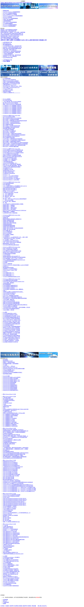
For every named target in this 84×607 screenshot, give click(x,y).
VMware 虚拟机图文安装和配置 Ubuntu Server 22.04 (14, 259)
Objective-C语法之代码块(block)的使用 (11, 496)
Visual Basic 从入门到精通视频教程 (10, 18)
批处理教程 (5, 359)
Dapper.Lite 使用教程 (7, 511)
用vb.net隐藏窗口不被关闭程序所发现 (11, 127)
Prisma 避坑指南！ (7, 184)
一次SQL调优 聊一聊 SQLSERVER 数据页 (12, 101)
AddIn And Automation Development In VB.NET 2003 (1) (14, 505)
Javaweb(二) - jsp (6, 174)
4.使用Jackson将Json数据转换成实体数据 (11, 166)
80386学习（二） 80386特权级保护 (10, 529)
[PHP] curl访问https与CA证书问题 (10, 248)
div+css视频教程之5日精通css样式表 (10, 414)
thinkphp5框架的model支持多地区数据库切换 (12, 457)
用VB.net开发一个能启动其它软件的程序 (12, 123)
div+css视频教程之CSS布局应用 (10, 418)
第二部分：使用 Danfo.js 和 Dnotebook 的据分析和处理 (14, 198)
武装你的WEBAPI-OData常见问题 (10, 469)
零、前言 (5, 202)
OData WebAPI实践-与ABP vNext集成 (11, 475)
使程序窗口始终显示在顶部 (9, 128)
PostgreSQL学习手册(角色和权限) (10, 387)
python (18, 115)
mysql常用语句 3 (6, 235)
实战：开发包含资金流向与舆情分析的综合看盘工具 (11, 33)
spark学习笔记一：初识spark (9, 366)
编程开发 (7, 2)
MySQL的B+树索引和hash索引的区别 (11, 244)
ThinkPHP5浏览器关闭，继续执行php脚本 (12, 439)
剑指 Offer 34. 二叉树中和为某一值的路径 (12, 164)
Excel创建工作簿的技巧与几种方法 (10, 341)
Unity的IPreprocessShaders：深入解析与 (11, 557)
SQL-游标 (5, 364)
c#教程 (7, 40)
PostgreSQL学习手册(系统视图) (9, 382)
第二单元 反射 (6, 519)
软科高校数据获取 (7, 284)
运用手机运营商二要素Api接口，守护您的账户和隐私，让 (15, 436)
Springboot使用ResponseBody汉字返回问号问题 (13, 150)
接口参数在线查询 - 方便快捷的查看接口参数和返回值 (14, 456)
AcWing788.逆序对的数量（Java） (10, 163)
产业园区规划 (6, 602)
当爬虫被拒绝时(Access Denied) (9, 84)
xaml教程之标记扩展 (7, 411)
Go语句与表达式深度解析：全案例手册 (11, 52)
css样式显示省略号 (7, 397)
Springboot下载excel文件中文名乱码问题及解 (12, 151)
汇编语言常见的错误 (7, 547)
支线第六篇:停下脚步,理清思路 (9, 222)
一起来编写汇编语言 (7, 549)
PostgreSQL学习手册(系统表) (9, 383)
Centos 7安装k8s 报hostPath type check (11, 561)
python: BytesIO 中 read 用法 (9, 294)
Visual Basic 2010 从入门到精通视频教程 (11, 11)
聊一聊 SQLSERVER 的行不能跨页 (10, 102)
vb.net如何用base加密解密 (8, 129)
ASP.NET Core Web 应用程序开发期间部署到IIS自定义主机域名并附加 (18, 486)
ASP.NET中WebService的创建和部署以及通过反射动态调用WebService (18, 484)
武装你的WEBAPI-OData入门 (9, 461)
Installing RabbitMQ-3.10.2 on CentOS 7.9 (11, 256)
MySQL (13, 115)
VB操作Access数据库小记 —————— (11, 92)
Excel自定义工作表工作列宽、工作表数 (11, 330)
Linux (16, 115)
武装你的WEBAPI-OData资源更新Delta (11, 465)
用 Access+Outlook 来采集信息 (9, 79)
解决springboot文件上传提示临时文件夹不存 (12, 156)
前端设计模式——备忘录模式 (9, 209)
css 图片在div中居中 (7, 405)
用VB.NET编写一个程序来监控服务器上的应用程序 (14, 134)
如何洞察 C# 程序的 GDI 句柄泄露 (10, 515)
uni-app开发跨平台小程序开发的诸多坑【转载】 (13, 204)
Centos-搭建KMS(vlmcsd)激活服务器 (10, 559)
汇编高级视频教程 (7, 20)
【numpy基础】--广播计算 (8, 309)
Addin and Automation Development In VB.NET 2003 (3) (14, 503)
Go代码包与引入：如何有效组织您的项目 (12, 51)
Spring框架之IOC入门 (7, 168)
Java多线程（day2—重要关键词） (10, 159)
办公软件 (17, 2)
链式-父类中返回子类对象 (8, 477)
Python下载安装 (6, 61)
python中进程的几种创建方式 (9, 293)
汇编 (15, 394)
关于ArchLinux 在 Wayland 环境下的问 (11, 577)
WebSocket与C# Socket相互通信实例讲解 (11, 494)
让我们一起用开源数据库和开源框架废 (11, 82)
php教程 (11, 40)
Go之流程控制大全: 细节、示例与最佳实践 (12, 45)
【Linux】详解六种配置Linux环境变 (10, 579)
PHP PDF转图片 (6, 445)
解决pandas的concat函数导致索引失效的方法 (12, 297)
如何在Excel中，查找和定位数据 (10, 334)
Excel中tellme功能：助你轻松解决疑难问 (11, 326)
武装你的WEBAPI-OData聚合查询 (10, 470)
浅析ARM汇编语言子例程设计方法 (10, 552)
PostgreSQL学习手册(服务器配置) (10, 388)
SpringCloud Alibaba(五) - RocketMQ (10, 177)
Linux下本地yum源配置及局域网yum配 (11, 571)
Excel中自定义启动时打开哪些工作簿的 (11, 322)
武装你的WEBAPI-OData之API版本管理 (11, 468)
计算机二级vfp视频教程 (8, 19)
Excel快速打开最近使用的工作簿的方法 (11, 338)
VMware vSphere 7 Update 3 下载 (10, 270)
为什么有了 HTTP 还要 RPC (9, 581)
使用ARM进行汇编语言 (8, 527)
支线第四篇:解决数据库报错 (9, 225)
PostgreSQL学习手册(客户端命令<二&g (11, 379)
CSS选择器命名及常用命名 (9, 400)
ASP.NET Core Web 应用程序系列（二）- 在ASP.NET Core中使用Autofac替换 (19, 488)
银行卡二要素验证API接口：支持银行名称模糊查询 (14, 432)
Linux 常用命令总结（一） (8, 275)
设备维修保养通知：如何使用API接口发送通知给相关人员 (15, 430)
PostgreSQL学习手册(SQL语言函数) (10, 378)
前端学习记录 (6, 406)
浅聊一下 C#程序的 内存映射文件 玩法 (11, 521)
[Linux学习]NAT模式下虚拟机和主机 (11, 585)
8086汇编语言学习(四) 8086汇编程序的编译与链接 (13, 539)
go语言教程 (5, 42)
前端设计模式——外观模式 (9, 211)
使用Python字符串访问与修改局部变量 (11, 302)
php (8, 394)
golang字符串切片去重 (7, 57)
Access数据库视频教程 (8, 23)
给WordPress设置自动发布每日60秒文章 (11, 434)
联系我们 (29, 605)
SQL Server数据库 (7, 99)
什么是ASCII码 (24, 40)
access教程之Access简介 (8, 90)
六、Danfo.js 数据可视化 (8, 193)
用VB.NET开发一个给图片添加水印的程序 (12, 133)
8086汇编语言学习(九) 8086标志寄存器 (11, 533)
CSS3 (4, 408)
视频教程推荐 (6, 10)
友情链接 (20, 605)
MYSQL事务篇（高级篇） (8, 234)
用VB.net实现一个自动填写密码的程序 (11, 121)
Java (7, 115)
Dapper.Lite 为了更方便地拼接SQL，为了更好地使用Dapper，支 (16, 512)
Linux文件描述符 (6, 254)
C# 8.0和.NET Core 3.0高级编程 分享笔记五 (12, 106)
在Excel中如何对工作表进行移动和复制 (11, 318)
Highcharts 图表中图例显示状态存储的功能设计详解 (14, 454)
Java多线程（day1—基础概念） (9, 160)
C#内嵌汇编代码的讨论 (8, 526)
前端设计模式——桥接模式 (9, 205)
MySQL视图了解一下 (7, 230)
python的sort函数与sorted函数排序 (10, 306)
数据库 (21, 2)
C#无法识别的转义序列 (8, 510)
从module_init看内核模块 (8, 566)
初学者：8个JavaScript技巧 (8, 191)
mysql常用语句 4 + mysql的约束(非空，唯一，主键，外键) (15, 237)
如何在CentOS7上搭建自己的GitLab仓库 (11, 252)
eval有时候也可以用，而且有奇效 (10, 212)
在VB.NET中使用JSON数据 (9, 116)
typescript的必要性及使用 (8, 183)
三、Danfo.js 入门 (6, 197)
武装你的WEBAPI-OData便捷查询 (10, 462)
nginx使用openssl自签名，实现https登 (11, 570)
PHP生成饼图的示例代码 (8, 451)
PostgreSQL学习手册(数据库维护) (10, 385)
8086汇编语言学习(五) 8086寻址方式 (11, 538)
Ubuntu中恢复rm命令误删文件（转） (11, 572)
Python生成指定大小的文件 (9, 287)
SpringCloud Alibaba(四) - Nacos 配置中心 (11, 178)
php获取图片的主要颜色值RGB (9, 442)
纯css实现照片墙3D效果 (8, 399)
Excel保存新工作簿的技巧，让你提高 (11, 340)
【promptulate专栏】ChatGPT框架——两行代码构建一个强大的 (16, 307)
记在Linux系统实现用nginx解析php (10, 249)
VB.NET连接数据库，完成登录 (9, 506)
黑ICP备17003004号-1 (42, 605)
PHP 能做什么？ (6, 450)
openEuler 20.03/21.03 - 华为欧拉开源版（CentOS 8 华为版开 (16, 265)
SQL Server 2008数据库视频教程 (10, 13)
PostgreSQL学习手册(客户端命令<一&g (11, 381)
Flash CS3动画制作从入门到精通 (10, 14)
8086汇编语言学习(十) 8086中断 (10, 531)
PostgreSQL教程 (6, 376)
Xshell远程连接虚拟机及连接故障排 (10, 568)
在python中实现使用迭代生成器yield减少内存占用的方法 (15, 304)
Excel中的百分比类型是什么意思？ (10, 314)
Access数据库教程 (7, 78)
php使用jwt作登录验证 (8, 433)
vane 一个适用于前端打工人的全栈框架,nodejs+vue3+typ (15, 185)
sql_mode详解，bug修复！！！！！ (10, 239)
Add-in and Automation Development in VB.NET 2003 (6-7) (15, 499)
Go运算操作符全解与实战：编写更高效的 (12, 55)
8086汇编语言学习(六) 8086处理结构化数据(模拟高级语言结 (16, 536)
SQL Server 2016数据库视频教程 (10, 24)
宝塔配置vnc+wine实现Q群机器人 (10, 268)
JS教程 (9, 115)
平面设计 (2, 2)
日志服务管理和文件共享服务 (9, 253)
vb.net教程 (30, 40)
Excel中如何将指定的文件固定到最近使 (11, 335)
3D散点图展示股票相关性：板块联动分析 (9, 37)
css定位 (4, 404)
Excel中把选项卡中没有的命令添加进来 (11, 328)
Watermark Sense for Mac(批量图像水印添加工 (12, 372)
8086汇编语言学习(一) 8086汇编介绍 (11, 542)
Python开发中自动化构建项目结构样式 (11, 308)
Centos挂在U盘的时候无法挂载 (9, 583)
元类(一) (5, 290)
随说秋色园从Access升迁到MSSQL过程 (11, 83)
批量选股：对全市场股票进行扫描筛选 (8, 29)
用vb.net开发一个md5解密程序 (9, 131)
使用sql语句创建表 (7, 91)
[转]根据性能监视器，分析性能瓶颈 (10, 363)
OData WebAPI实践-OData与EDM (10, 471)
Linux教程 (5, 556)
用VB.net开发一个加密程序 (9, 132)
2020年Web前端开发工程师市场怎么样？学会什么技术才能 (15, 409)
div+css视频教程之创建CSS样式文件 (11, 423)
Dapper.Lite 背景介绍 (7, 514)
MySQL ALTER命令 (7, 233)
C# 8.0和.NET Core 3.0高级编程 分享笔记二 (12, 111)
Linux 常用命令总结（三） (8, 272)
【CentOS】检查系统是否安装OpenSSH (11, 276)
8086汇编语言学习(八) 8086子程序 (10, 535)
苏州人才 (5, 600)
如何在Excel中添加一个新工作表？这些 (11, 321)
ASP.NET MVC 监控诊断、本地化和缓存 (11, 480)
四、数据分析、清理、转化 (9, 196)
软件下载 (10, 42)
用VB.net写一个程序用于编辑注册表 (11, 146)
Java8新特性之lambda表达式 (9, 173)
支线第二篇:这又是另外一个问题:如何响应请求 (13, 228)
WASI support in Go (7, 43)
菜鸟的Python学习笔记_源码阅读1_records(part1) (13, 429)
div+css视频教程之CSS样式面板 (10, 422)
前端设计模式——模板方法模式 (10, 207)
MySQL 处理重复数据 (7, 231)
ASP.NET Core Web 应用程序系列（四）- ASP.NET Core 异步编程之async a (19, 491)
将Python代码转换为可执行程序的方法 (11, 136)
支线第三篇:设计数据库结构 (9, 226)
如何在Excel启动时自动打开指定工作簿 (11, 336)
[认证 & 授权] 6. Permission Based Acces (11, 87)
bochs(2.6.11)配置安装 (7, 263)
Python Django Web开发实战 (9, 300)
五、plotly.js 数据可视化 (8, 194)
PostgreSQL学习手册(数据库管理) (10, 386)
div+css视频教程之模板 (8, 416)
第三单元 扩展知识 (7, 517)
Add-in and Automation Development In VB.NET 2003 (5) (14, 500)
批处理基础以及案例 (7, 373)
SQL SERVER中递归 (7, 100)
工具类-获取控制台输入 (8, 161)
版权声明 (25, 605)
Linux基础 (5, 262)
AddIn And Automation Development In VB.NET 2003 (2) (14, 502)
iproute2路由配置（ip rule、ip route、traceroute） (13, 258)
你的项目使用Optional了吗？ (9, 170)
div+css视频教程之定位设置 (9, 420)
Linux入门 (5, 271)
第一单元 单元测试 (7, 520)
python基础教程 (17, 40)
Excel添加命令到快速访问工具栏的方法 (11, 331)
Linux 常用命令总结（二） (8, 274)
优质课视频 (5, 599)
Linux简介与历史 (6, 567)
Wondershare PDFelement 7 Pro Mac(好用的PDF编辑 (14, 368)
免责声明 (12, 605)
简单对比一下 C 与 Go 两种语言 (10, 56)
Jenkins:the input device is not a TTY (10, 367)
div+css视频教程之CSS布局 (9, 419)
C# (13, 394)
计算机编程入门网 (42, 40)
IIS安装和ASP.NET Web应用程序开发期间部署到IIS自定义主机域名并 (18, 482)
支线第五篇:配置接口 (7, 224)
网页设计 (11, 2)
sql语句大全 (3, 40)
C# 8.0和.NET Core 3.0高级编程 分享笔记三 (12, 109)
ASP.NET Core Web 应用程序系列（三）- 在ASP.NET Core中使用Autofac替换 (19, 489)
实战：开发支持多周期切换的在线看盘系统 (9, 38)
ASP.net (10, 394)
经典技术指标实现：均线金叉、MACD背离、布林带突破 (12, 32)
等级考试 (25, 2)
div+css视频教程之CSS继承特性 (10, 424)
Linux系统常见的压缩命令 (8, 261)
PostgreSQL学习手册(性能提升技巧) (10, 390)
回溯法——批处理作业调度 (9, 362)
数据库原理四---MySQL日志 (9, 243)
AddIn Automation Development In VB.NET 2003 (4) (13, 501)
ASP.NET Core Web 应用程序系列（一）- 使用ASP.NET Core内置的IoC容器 (19, 487)
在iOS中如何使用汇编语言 (8, 545)
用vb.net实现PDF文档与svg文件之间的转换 (12, 118)
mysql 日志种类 (6, 216)
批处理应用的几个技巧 (8, 361)
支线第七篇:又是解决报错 (8, 221)
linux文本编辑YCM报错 (8, 558)
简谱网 (4, 603)
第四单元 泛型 (6, 516)
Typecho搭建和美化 (7, 584)
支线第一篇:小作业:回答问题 (9, 229)
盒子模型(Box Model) (7, 402)
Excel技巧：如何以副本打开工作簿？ (11, 339)
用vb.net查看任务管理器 (8, 124)
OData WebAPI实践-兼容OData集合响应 (11, 474)
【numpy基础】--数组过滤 (8, 299)
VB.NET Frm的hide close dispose (9, 507)
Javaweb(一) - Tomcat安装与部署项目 (11, 175)
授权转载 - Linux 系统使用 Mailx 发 (10, 574)
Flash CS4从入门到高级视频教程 (10, 22)
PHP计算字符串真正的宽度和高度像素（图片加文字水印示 (15, 452)
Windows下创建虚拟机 (8, 563)
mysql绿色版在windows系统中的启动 (11, 240)
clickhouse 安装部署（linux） (9, 369)
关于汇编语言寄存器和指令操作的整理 (11, 543)
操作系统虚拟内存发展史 (8, 267)
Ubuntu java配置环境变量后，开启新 (11, 565)
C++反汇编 (5, 525)
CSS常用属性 (6, 401)
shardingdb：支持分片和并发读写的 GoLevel (12, 47)
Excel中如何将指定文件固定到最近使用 (11, 323)
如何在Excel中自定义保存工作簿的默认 (11, 327)
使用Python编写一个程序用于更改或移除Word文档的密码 (15, 143)
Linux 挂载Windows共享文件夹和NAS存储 (12, 251)
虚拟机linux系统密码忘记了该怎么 (10, 576)
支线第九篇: (5, 217)
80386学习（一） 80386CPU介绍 (10, 530)
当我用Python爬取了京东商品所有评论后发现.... (13, 291)
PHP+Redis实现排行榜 (7, 438)
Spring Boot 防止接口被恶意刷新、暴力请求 (12, 165)
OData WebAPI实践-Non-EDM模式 (10, 473)
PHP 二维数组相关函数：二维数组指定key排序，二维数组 (15, 448)
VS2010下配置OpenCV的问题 (9, 508)
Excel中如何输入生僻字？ (8, 325)
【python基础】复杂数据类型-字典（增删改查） (13, 289)
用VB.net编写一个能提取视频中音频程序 (12, 141)
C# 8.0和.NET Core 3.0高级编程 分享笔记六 (12, 105)
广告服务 (7, 605)
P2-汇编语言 (5, 548)
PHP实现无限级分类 (7, 441)
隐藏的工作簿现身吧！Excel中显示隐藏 (11, 332)
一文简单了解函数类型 (8, 53)
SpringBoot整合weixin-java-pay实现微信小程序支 (13, 152)
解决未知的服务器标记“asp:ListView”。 (11, 479)
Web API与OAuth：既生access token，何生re (12, 86)
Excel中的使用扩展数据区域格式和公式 (11, 317)
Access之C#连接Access (8, 88)
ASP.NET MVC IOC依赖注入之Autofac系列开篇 (13, 483)
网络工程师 (29, 2)
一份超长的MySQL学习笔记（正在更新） (12, 238)
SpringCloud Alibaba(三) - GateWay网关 (11, 179)
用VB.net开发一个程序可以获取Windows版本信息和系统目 (15, 142)
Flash (14, 2)
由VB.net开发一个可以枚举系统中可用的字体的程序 (14, 140)
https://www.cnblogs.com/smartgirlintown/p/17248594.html (14, 210)
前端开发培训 (35, 40)
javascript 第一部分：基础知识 (9, 201)
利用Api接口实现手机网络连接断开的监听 (12, 48)
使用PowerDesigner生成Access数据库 (11, 80)
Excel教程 (5, 312)
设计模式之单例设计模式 (8, 172)
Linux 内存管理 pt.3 (7, 575)
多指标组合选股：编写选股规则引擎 (8, 30)
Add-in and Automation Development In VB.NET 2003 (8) (14, 498)
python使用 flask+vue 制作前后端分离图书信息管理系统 (15, 298)
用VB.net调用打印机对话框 (9, 137)
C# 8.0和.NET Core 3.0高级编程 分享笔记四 (12, 108)
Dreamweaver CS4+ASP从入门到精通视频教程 (13, 15)
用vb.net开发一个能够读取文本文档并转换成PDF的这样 (15, 120)
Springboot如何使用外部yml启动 (10, 157)
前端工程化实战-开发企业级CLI (10, 188)
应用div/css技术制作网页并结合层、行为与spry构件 (14, 413)
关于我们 (2, 605)
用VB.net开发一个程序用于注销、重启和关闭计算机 (14, 145)
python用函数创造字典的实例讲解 (10, 280)
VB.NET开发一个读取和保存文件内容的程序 (12, 138)
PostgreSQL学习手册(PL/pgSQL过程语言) (12, 377)
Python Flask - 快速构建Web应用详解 (11, 295)
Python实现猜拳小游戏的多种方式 (10, 285)
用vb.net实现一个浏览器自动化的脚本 (11, 119)
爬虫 (4, 394)
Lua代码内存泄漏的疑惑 (8, 371)
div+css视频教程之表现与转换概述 (10, 415)
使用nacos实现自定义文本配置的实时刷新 (12, 155)
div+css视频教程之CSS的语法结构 (10, 426)
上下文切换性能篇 (7, 562)
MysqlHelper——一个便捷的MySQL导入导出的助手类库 (15, 437)
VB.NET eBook (6, 497)
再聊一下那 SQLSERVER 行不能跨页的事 (12, 104)
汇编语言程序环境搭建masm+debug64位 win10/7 (13, 553)
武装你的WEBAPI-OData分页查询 (10, 464)
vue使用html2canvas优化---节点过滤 (10, 192)
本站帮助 (16, 605)
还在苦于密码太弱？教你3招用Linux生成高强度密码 (14, 257)
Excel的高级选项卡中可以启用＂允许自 (11, 316)
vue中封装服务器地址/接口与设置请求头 (11, 187)
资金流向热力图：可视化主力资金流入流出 (9, 36)
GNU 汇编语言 (6, 551)
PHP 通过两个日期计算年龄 (9, 443)
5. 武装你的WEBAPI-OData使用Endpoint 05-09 (13, 466)
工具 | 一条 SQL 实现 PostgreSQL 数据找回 (12, 242)
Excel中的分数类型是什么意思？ (10, 313)
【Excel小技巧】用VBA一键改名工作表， (12, 319)
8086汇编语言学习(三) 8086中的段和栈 (11, 540)
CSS (6, 394)
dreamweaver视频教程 (7, 17)
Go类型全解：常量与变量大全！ (10, 49)
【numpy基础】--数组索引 (8, 282)
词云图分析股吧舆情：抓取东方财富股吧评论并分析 (11, 34)
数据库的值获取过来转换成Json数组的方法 (12, 219)
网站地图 (34, 605)
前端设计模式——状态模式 (9, 206)
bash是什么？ (6, 266)
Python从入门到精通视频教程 (9, 26)
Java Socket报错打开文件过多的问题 (10, 153)
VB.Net (4, 115)
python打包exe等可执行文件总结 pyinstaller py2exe (13, 281)
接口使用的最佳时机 (7, 44)
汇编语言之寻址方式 (7, 544)
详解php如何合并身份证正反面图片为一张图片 (13, 455)
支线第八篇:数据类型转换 (8, 220)
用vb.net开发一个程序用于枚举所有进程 (11, 125)
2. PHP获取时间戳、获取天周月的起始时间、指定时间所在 (15, 447)
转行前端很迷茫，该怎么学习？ (10, 410)
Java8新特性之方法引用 (8, 169)
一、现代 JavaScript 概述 (8, 200)
